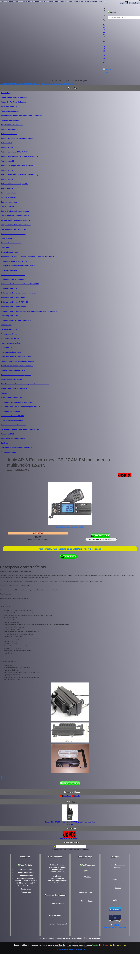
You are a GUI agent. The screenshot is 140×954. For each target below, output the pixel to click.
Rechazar (104, 945)
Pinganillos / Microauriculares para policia (16, 402)
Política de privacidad (26, 872)
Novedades (5, 93)
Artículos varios (7, 188)
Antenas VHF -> (7, 179)
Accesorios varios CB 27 (10, 106)
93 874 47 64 (104, 29)
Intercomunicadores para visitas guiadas (16, 357)
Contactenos (26, 889)
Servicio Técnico (57, 903)
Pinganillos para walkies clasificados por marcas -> (20, 406)
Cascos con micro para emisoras (13, 234)
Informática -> (6, 347)
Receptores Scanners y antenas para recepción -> (20, 429)
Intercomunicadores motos (11, 352)
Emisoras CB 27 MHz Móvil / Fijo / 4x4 (17, 261)
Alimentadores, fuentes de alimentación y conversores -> (22, 115)
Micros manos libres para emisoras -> (15, 388)
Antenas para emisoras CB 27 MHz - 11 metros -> (19, 156)
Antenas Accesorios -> (9, 129)
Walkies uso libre (33, 84)
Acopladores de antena (9, 111)
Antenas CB (56, 84)
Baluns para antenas (9, 193)
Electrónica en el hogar (9, 252)
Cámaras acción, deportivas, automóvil (15, 220)
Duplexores (5, 247)
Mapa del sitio (26, 892)
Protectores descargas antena (12, 420)
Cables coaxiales (7, 206)
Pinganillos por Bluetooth (10, 411)
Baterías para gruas (8, 197)
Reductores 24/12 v (8, 434)
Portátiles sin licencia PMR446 (12, 416)
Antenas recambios (8, 161)
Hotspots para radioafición (11, 343)
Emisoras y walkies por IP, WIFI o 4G (14, 302)
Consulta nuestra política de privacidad (70, 949)
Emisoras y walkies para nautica (13, 297)
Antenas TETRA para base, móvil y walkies (17, 165)
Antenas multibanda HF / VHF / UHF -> (15, 152)
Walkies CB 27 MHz (10, 270)
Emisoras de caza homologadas (13, 275)
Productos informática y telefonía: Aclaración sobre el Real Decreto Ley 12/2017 (26, 881)
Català (77, 796)
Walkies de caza (67, 84)
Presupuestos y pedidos (10, 452)
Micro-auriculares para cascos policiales (16, 375)
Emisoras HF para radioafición (12, 279)
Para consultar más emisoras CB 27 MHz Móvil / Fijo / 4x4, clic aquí (70, 549)
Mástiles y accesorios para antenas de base (17, 361)
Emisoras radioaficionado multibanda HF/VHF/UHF (20, 284)
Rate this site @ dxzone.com (115, 927)
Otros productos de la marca (69, 838)
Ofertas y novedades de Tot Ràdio (14, 97)
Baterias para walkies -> (10, 202)
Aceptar (95, 945)
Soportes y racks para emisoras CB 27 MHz (19, 265)
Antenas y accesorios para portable (14, 184)
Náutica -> (5, 393)
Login (122, 3)
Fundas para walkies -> (10, 338)
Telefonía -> (5, 443)
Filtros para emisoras (9, 334)
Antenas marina (7, 147)
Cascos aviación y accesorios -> (13, 229)
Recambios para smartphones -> (13, 425)
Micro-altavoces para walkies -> (13, 370)
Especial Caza (6, 325)
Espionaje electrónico (9, 329)
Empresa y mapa (26, 869)
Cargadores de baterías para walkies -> (16, 225)
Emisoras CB (46, 84)
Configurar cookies (26, 875)
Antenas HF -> (6, 143)
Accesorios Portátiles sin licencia (13, 102)
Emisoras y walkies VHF (10, 316)
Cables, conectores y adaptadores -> (15, 216)
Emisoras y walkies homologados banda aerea (18, 293)
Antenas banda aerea (9, 134)
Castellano (67, 796)
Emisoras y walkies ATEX (10, 288)
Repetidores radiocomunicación (13, 438)
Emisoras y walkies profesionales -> (14, 306)
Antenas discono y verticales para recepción (17, 138)
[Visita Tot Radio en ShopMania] (115, 909)
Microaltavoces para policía (11, 379)
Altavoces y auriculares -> (11, 120)
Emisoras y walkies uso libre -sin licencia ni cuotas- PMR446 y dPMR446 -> (29, 311)
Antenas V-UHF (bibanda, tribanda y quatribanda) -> (20, 175)
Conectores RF (6, 238)
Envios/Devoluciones (26, 886)
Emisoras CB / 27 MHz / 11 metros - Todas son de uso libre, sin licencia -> (28, 256)
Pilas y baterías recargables (11, 397)
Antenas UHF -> (7, 170)
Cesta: (133, 3)
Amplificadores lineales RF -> (12, 125)
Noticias (118, 888)
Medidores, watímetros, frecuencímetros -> (17, 366)
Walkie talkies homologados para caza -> (16, 447)
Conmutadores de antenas (11, 243)
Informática (5, 84)
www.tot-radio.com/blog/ (57, 924)
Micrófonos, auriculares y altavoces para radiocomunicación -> (25, 384)
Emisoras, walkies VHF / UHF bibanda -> (16, 320)
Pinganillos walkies (18, 84)
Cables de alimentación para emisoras (15, 211)
